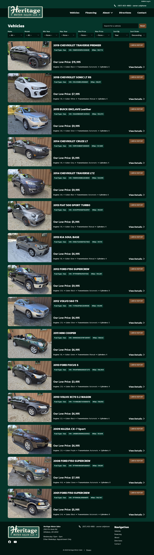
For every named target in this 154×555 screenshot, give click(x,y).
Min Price (82, 31)
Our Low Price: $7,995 (66, 94)
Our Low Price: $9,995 (66, 126)
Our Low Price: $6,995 (66, 254)
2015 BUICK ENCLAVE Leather (72, 109)
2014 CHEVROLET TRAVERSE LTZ (74, 173)
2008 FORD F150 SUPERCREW (71, 461)
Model (27, 31)
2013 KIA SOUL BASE (66, 237)
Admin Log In (145, 1)
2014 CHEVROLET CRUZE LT (70, 141)
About (106, 12)
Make (10, 31)
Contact (141, 12)
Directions (125, 12)
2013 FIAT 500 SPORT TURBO (71, 205)
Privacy (88, 550)
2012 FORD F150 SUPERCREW (71, 269)
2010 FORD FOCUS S (65, 365)
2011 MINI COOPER (64, 333)
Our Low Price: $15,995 (67, 62)
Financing (90, 12)
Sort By (116, 31)
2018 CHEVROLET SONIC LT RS (72, 77)
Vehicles (74, 12)
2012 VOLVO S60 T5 (65, 301)
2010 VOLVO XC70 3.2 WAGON (72, 397)
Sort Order (134, 31)
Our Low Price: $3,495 (66, 382)
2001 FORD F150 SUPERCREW (71, 493)
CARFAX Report (137, 45)
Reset (142, 26)
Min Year (46, 31)
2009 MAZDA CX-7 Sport (69, 429)
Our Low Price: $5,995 (66, 158)
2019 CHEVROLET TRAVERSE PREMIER (77, 45)
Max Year (63, 31)
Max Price (99, 31)
